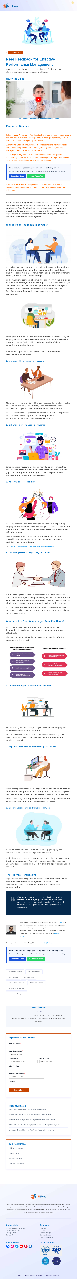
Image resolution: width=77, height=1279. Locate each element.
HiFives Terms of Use (13, 1230)
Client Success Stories (16, 1163)
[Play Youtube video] (38, 99)
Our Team (43, 1230)
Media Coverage (45, 1233)
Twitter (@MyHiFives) (46, 943)
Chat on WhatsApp (36, 176)
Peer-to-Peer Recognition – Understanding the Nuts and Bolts (32, 546)
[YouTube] (41, 1011)
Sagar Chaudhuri (16, 52)
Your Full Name (15, 1043)
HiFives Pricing (14, 1153)
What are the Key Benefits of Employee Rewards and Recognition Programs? (34, 1125)
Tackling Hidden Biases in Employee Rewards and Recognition (30, 1114)
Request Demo (19, 1090)
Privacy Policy (11, 1233)
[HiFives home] (38, 1196)
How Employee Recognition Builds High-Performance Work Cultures (32, 1119)
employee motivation (34, 971)
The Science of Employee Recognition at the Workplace (27, 1109)
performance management (17, 994)
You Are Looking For (17, 1073)
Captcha (12, 1081)
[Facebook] (35, 1011)
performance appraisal (36, 982)
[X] (38, 1011)
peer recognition (28, 977)
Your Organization (16, 1051)
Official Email (14, 1058)
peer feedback (13, 977)
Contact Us (10, 1235)
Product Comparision (47, 1237)
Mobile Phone (44, 1058)
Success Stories (45, 1235)
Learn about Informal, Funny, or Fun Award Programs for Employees (31, 1130)
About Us (43, 1228)
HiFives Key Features (16, 1148)
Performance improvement (17, 988)
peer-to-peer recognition (16, 982)
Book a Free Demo (17, 176)
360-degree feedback (15, 971)
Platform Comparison (16, 1158)
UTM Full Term (14, 1066)
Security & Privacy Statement (15, 1228)
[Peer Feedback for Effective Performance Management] (38, 30)
